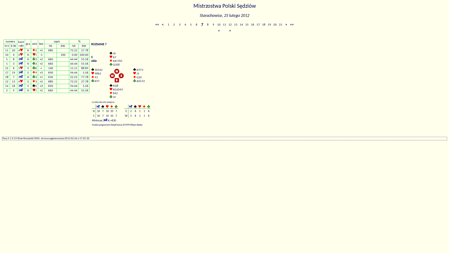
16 (252, 24)
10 (219, 24)
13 (235, 24)
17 (258, 24)
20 (275, 24)
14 (241, 24)
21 (280, 24)
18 (263, 24)
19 (269, 24)
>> (292, 25)
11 (224, 24)
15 (247, 24)
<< (157, 25)
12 (230, 24)
